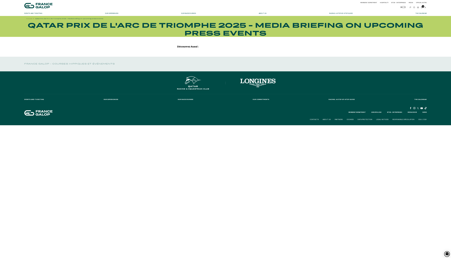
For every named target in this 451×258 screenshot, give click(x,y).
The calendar (421, 13)
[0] (421, 7)
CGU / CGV (422, 119)
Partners (339, 119)
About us (263, 13)
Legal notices (382, 119)
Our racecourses (188, 13)
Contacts (314, 119)
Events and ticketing (33, 13)
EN (401, 7)
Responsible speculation (403, 119)
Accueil (29, 18)
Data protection (365, 119)
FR (405, 7)
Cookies (350, 119)
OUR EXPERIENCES (112, 13)
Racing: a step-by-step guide (341, 13)
